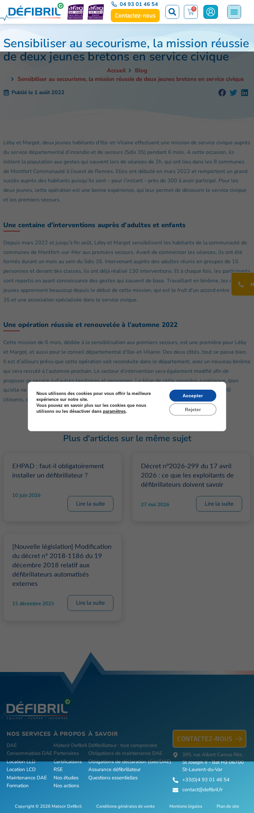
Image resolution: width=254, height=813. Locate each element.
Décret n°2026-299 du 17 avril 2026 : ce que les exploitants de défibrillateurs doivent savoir (187, 475)
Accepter (193, 395)
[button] (172, 12)
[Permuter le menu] (234, 12)
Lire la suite (90, 504)
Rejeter (193, 409)
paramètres (114, 411)
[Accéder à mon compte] (210, 12)
